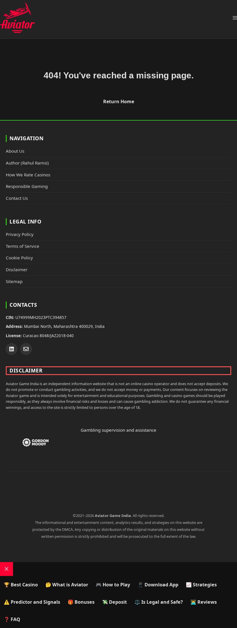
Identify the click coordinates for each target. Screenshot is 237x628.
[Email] (26, 349)
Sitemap (14, 281)
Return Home (118, 101)
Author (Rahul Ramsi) (27, 163)
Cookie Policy (19, 258)
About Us (15, 151)
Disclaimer (16, 269)
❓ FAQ (12, 619)
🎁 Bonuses (81, 602)
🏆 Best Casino (21, 584)
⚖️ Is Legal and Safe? (158, 602)
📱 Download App (158, 584)
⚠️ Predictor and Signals (32, 602)
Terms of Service (22, 246)
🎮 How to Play (113, 584)
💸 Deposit (114, 602)
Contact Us (17, 198)
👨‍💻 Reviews (203, 602)
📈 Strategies (201, 584)
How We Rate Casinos (28, 175)
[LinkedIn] (11, 349)
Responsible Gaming (27, 186)
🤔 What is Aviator (66, 584)
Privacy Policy (20, 234)
